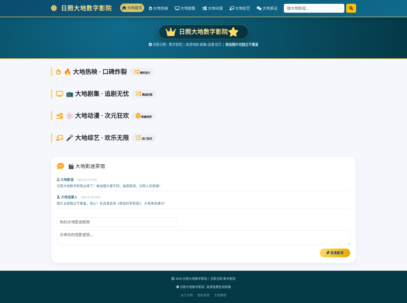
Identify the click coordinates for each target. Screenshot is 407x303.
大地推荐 (220, 295)
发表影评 (337, 252)
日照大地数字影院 (85, 8)
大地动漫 (215, 8)
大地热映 (160, 8)
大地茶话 (269, 8)
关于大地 (187, 295)
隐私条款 (203, 295)
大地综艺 (242, 8)
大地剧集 (187, 8)
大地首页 (134, 7)
